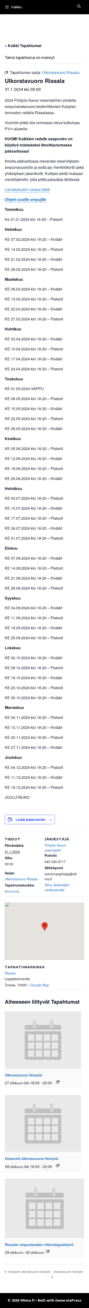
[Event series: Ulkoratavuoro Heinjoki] (57, 1081)
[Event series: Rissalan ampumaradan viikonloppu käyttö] (47, 1251)
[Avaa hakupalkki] (79, 6)
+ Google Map (38, 985)
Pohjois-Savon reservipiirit (55, 848)
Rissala (10, 973)
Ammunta (12, 891)
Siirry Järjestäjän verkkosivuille (57, 887)
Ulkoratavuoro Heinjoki (23, 1075)
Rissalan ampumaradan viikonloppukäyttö (39, 1244)
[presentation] (43, 1040)
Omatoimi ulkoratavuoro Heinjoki (31, 1158)
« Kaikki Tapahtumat (23, 45)
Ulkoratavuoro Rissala (21, 879)
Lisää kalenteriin (31, 820)
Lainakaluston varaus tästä (27, 189)
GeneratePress (68, 1300)
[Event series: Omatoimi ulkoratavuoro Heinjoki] (57, 1165)
